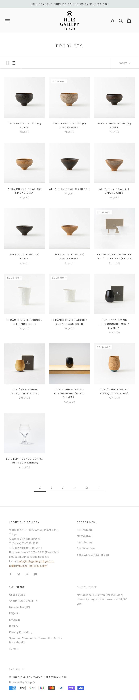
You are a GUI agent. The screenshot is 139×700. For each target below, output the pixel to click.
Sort (123, 63)
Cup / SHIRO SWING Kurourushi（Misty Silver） (69, 393)
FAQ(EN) (14, 619)
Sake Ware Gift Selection (93, 554)
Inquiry (13, 625)
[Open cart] (129, 20)
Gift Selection (86, 548)
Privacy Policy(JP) (20, 632)
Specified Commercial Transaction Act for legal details (35, 640)
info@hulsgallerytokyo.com (36, 561)
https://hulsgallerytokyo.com (28, 565)
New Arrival (84, 536)
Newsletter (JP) (19, 607)
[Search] (121, 20)
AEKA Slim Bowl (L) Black (69, 189)
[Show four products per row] (13, 63)
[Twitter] (18, 573)
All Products (84, 529)
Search (13, 648)
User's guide (17, 594)
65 (87, 487)
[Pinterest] (35, 573)
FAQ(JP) (14, 613)
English (15, 669)
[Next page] (99, 488)
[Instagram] (27, 573)
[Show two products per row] (7, 63)
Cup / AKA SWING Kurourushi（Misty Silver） (114, 323)
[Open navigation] (7, 20)
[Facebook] (10, 573)
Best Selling (84, 542)
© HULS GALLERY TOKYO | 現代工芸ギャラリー (39, 677)
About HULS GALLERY (23, 601)
